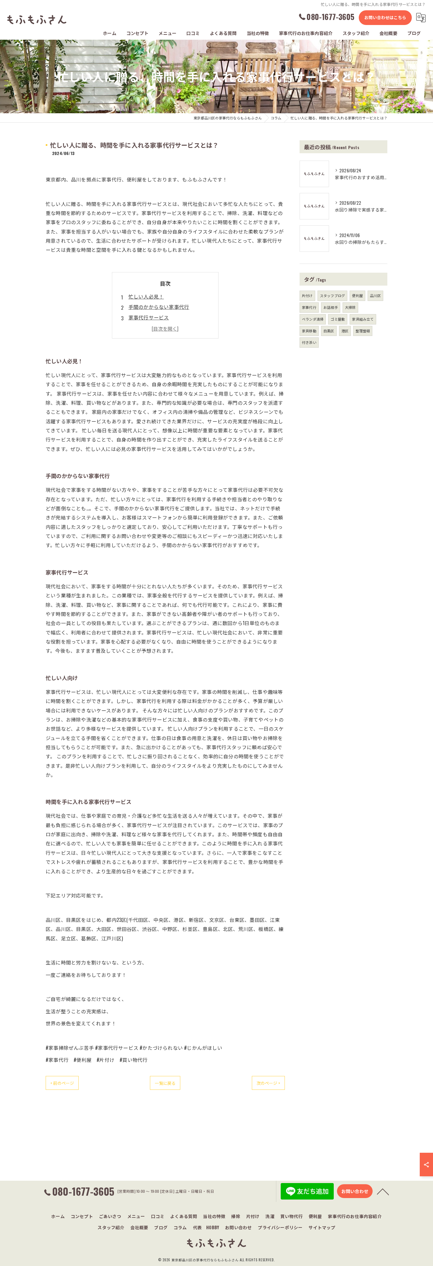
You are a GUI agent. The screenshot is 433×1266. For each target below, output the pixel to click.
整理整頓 (363, 330)
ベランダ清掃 (312, 319)
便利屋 (357, 295)
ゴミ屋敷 (337, 319)
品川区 (375, 295)
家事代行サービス (148, 317)
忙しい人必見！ (146, 296)
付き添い (309, 342)
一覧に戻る (165, 1083)
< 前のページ (62, 1083)
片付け (307, 295)
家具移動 (309, 330)
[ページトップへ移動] (383, 1191)
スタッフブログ (332, 295)
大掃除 (350, 307)
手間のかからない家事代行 (158, 306)
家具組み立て (362, 319)
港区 (344, 330)
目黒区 (328, 330)
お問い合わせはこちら (385, 17)
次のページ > (268, 1083)
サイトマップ (321, 1227)
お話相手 (330, 307)
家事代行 (309, 307)
